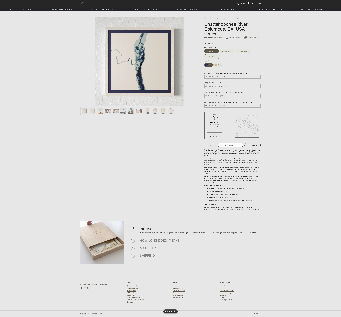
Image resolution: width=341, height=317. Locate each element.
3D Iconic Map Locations (135, 300)
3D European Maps (133, 297)
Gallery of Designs (226, 293)
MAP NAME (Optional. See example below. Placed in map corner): (226, 73)
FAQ (221, 288)
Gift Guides (177, 286)
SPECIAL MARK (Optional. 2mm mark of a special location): (224, 92)
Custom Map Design (227, 290)
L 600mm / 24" (242, 50)
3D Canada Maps (133, 293)
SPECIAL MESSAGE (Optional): (214, 83)
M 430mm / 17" (227, 50)
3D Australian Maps (133, 288)
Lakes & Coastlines (179, 293)
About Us (223, 286)
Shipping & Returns (226, 300)
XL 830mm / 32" (212, 55)
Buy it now (252, 145)
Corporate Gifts (178, 288)
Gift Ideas (130, 302)
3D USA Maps (131, 290)
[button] (241, 4)
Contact (222, 297)
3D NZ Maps (131, 295)
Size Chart (223, 295)
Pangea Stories (178, 297)
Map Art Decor (178, 295)
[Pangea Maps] (82, 3)
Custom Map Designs (134, 286)
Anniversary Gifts (179, 290)
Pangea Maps (97, 314)
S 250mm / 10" (212, 50)
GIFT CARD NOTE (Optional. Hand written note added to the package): (228, 102)
